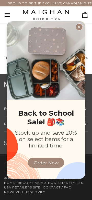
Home (9, 183)
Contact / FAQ (57, 187)
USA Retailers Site (22, 187)
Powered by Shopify (24, 192)
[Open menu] (11, 14)
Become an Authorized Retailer (50, 183)
